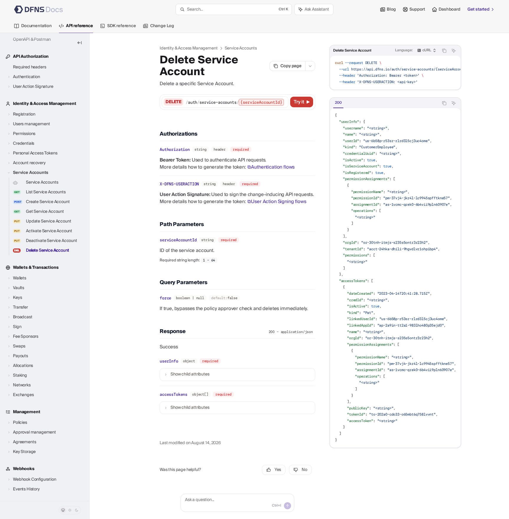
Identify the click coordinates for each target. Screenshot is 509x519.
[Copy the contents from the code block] (444, 51)
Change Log (162, 25)
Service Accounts (241, 48)
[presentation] (44, 267)
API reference (79, 25)
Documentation (36, 25)
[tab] (338, 102)
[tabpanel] (395, 277)
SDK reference (121, 25)
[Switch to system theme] (63, 510)
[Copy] (283, 102)
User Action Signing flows (278, 201)
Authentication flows (273, 167)
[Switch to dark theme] (77, 510)
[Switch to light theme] (70, 510)
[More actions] (310, 66)
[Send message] (287, 505)
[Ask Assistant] (453, 51)
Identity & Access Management (189, 48)
